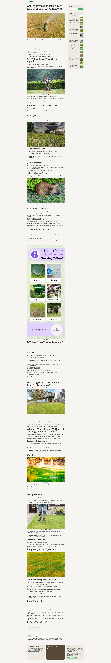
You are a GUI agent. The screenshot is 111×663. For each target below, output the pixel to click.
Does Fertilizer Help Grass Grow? (73, 62)
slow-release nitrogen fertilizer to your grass (41, 421)
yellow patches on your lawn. (44, 54)
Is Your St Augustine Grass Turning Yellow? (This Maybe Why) (73, 52)
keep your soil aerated (42, 49)
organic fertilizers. (49, 502)
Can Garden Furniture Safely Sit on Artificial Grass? (74, 23)
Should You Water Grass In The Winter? (74, 37)
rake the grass (34, 48)
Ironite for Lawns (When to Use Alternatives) (74, 59)
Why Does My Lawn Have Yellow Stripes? (73, 66)
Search (80, 8)
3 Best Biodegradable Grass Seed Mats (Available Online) (73, 48)
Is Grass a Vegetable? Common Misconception (74, 16)
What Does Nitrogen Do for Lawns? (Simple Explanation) (73, 45)
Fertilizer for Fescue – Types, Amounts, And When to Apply (73, 20)
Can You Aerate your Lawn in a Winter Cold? (74, 55)
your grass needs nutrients (40, 211)
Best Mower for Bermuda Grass (34, 627)
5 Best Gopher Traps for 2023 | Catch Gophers (74, 27)
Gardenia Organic (30, 11)
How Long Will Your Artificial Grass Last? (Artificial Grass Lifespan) (73, 41)
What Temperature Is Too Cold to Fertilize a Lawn (37, 629)
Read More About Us (71, 657)
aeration (30, 536)
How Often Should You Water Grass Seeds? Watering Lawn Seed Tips (73, 30)
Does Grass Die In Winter (73, 33)
